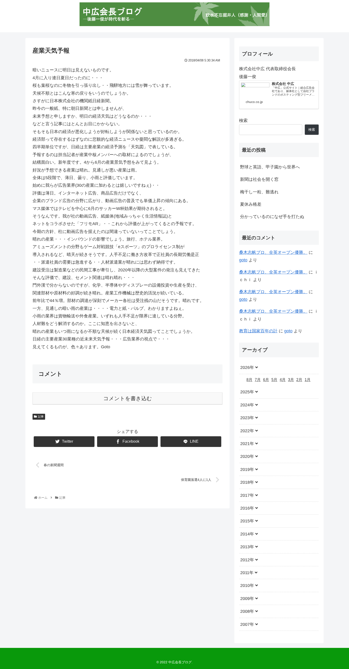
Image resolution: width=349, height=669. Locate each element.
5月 (274, 379)
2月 (299, 379)
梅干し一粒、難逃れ (259, 192)
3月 (291, 379)
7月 (258, 379)
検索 (243, 120)
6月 (266, 379)
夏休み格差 (250, 204)
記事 (41, 416)
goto (243, 260)
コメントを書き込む (127, 398)
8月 (249, 379)
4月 (283, 379)
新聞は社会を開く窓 (259, 179)
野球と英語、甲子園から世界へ (270, 167)
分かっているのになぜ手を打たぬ (272, 216)
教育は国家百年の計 (258, 331)
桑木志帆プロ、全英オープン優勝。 (273, 252)
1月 (308, 379)
